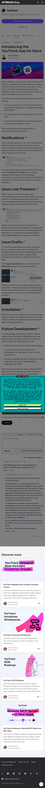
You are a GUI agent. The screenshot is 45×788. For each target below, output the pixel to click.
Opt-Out (27, 401)
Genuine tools (7, 765)
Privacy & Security (9, 762)
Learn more (32, 388)
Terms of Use (29, 396)
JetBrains (17, 783)
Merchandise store (11, 779)
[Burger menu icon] (42, 2)
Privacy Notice (13, 396)
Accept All (22, 405)
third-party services (17, 398)
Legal (33, 762)
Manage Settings (22, 408)
